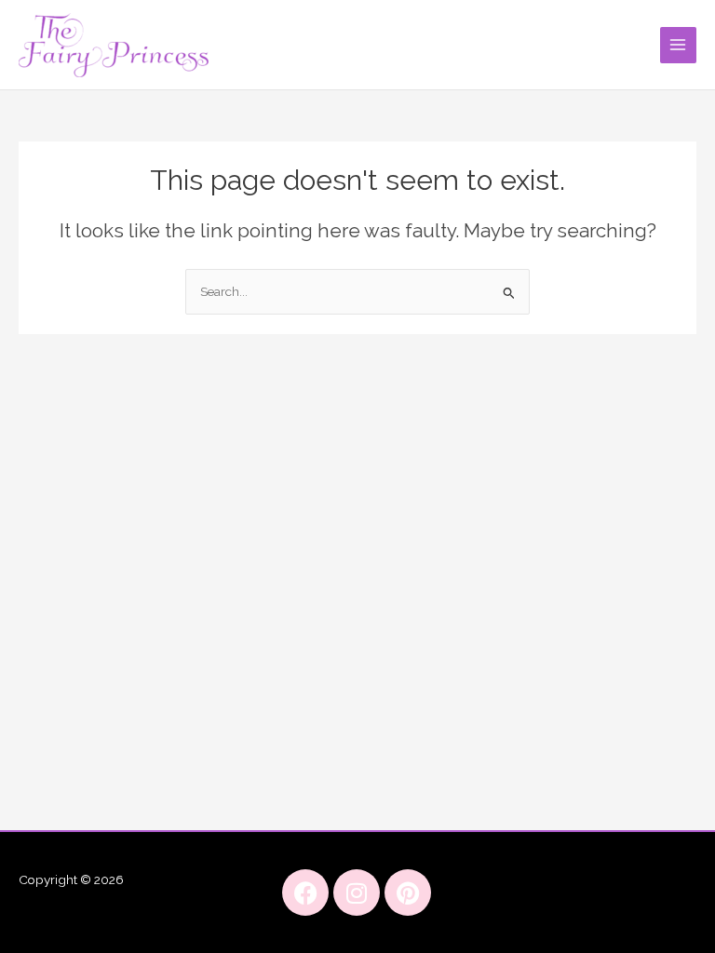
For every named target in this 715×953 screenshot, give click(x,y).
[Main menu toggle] (678, 45)
